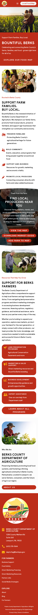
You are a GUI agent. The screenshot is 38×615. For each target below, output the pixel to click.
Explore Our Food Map (18, 60)
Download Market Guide (19, 236)
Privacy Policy (13, 612)
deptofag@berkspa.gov (15, 552)
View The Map (19, 230)
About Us (9, 487)
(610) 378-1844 (12, 546)
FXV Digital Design (27, 609)
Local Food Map (28, 3)
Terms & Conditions (23, 612)
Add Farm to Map (19, 241)
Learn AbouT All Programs (19, 410)
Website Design (15, 609)
